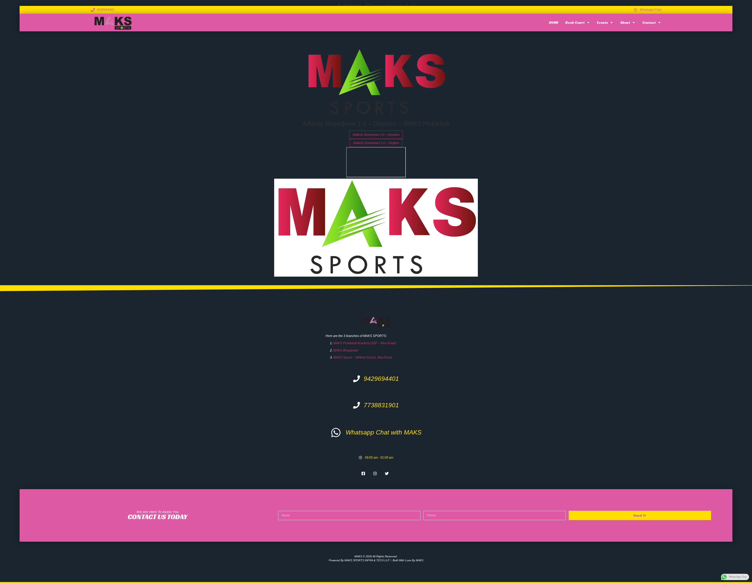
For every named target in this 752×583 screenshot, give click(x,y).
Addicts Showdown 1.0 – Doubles (376, 134)
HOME (554, 22)
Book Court (575, 22)
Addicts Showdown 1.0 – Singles (376, 143)
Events (602, 22)
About (625, 22)
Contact (649, 22)
